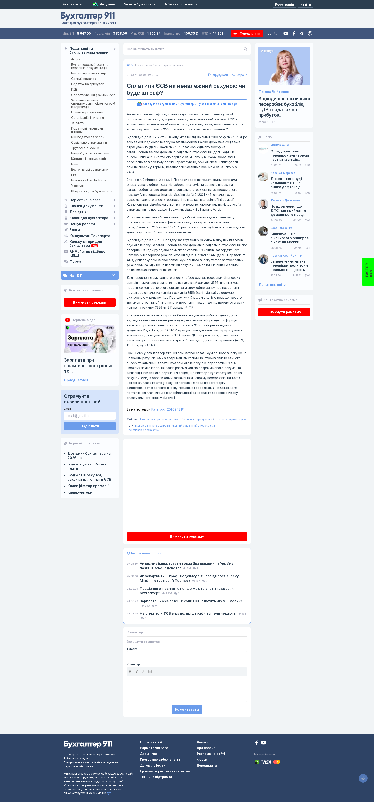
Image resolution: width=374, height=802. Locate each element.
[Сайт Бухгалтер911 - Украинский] (88, 744)
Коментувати (187, 709)
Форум (75, 261)
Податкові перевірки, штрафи (87, 130)
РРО (74, 175)
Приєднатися (76, 380)
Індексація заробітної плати (87, 466)
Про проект (206, 748)
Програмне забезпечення (160, 759)
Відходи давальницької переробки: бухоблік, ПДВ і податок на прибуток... (284, 107)
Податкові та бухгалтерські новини (88, 51)
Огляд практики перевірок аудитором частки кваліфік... (290, 155)
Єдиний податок (83, 78)
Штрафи (165, 425)
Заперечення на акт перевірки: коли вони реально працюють (289, 265)
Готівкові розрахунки (87, 112)
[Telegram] (302, 33)
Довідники (79, 212)
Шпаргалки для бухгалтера (91, 191)
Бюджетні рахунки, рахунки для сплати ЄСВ (89, 477)
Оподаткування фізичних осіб (93, 95)
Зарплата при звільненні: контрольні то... (88, 365)
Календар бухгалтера (88, 218)
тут (109, 793)
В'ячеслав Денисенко (285, 200)
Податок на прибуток (87, 84)
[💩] (150, 671)
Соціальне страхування (89, 142)
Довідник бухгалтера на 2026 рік (89, 455)
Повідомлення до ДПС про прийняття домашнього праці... (288, 210)
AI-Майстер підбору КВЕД (87, 254)
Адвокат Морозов (283, 173)
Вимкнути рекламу (90, 302)
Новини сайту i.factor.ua (88, 180)
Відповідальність (146, 425)
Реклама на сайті (211, 753)
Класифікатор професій (89, 486)
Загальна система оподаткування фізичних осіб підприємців (93, 103)
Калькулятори (80, 492)
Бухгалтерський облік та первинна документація (89, 66)
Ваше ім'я (133, 648)
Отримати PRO (152, 742)
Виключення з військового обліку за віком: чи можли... (290, 238)
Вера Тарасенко (281, 227)
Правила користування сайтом (165, 771)
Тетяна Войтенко (273, 92)
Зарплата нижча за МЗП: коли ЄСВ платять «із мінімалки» (191, 601)
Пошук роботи (82, 224)
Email (67, 408)
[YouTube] (263, 743)
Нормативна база (84, 200)
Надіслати (90, 426)
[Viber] (310, 33)
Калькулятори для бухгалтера (85, 244)
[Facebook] (294, 33)
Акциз (75, 59)
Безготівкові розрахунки (89, 169)
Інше (74, 164)
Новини (203, 742)
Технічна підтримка (156, 777)
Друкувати (220, 75)
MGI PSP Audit (280, 145)
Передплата (249, 33)
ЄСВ (213, 425)
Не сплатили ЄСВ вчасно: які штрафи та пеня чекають (188, 613)
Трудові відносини (85, 148)
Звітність (78, 123)
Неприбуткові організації (90, 153)
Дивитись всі (270, 285)
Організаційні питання (87, 117)
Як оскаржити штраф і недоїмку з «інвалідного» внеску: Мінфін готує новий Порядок (190, 578)
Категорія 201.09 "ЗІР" (156, 409)
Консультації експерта (89, 236)
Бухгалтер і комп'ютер (88, 73)
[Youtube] (285, 33)
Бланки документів (86, 206)
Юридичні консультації (88, 158)
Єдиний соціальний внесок (189, 425)
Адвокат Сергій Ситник (286, 255)
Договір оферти (153, 765)
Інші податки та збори (87, 137)
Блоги (74, 230)
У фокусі (77, 186)
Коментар (133, 664)
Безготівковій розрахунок (143, 429)
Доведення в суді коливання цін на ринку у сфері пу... (286, 183)
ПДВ (74, 89)
